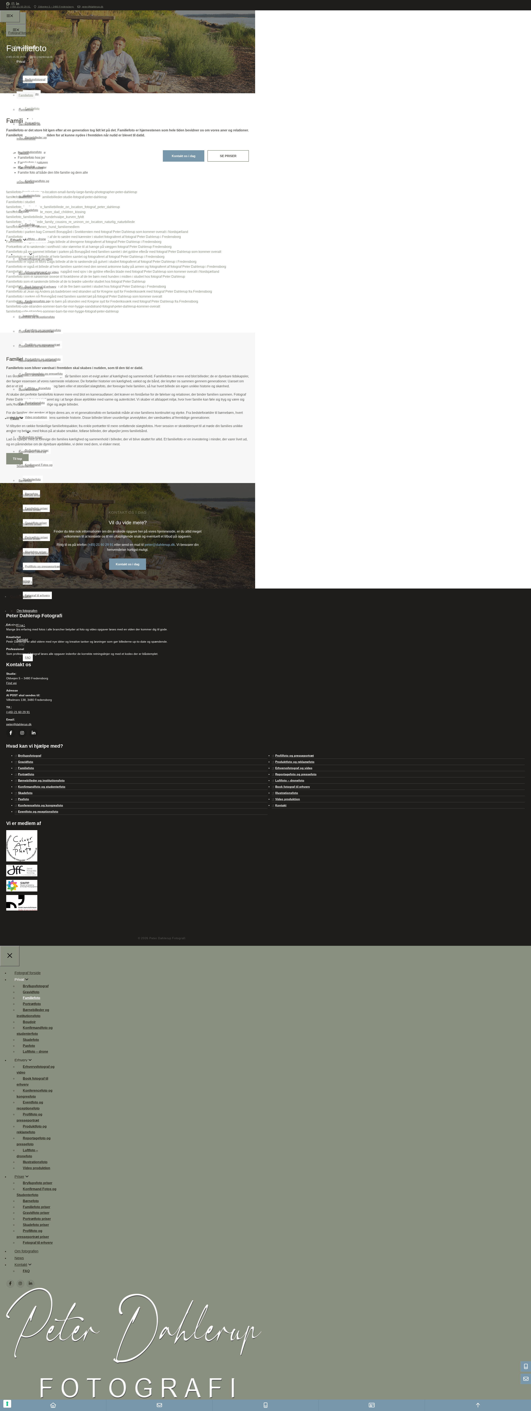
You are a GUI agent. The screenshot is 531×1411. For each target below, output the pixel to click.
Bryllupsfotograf (29, 66)
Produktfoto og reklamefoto (36, 346)
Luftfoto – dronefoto (32, 375)
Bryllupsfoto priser (30, 437)
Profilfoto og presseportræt (36, 331)
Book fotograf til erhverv (34, 273)
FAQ (28, 657)
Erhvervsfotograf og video (35, 258)
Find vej (11, 683)
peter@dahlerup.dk (92, 6)
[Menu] (10, 16)
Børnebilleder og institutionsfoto (41, 780)
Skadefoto (25, 196)
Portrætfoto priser (30, 524)
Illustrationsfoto (29, 389)
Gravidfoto (25, 80)
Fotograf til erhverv (31, 582)
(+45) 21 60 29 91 (20, 6)
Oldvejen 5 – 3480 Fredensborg (56, 6)
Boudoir (24, 153)
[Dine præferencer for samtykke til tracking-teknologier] (7, 1404)
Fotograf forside (19, 33)
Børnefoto (25, 480)
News (14, 611)
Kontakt (16, 625)
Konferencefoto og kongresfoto (40, 805)
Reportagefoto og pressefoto (37, 360)
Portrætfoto (26, 109)
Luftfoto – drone (29, 225)
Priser (14, 418)
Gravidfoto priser (30, 509)
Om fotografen (20, 596)
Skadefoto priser (29, 538)
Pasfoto (24, 211)
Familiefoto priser (30, 495)
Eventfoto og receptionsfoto (37, 317)
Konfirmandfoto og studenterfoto (41, 786)
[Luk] (9, 956)
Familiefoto (26, 95)
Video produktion (30, 404)
